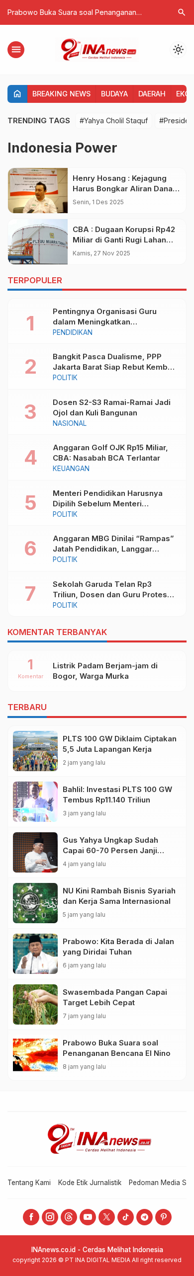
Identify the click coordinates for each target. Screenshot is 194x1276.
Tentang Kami (29, 1183)
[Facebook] (31, 1217)
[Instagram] (50, 1217)
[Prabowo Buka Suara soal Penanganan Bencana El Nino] (35, 1055)
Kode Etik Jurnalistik (89, 1183)
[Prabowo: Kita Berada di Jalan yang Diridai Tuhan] (35, 954)
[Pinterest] (163, 1217)
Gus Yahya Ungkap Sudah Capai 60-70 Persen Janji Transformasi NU (110, 850)
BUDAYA (114, 93)
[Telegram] (144, 1217)
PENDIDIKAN (73, 332)
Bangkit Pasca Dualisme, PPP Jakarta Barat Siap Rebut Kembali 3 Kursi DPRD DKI (114, 367)
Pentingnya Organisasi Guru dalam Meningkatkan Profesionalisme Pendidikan (105, 322)
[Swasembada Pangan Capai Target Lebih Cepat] (35, 1004)
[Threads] (69, 1217)
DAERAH (152, 93)
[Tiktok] (125, 1217)
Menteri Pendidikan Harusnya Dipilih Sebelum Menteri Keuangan (108, 503)
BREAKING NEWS (61, 93)
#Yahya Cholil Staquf (114, 120)
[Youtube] (88, 1217)
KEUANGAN (71, 469)
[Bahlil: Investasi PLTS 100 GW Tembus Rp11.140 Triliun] (35, 802)
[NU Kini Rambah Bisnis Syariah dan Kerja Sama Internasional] (35, 903)
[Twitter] (106, 1217)
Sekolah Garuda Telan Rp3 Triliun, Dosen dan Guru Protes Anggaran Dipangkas (110, 594)
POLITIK (65, 378)
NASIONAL (70, 423)
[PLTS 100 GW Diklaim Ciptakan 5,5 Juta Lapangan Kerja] (35, 751)
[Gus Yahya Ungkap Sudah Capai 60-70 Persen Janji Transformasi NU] (35, 852)
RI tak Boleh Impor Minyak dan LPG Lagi (91, 12)
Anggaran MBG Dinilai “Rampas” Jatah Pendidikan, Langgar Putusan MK (113, 549)
